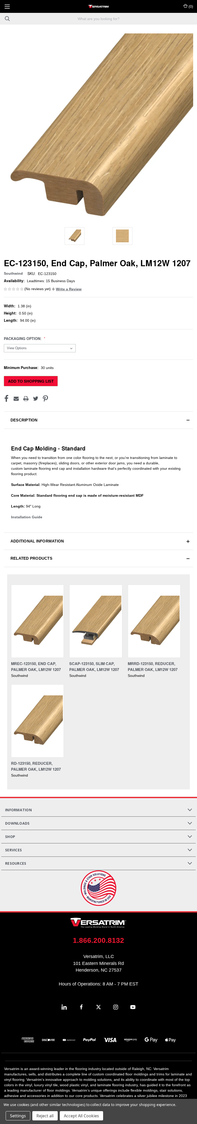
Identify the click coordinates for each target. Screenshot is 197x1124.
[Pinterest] (45, 398)
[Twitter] (35, 398)
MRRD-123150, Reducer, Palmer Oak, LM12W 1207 (153, 666)
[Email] (16, 398)
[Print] (25, 398)
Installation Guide (26, 517)
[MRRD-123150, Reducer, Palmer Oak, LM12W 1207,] (154, 621)
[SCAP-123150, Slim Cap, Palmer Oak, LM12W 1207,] (95, 621)
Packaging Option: (23, 338)
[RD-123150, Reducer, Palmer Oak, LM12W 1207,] (37, 721)
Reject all (45, 1116)
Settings (18, 1116)
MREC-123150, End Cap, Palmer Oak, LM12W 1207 (36, 666)
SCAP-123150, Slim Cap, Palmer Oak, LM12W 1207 (94, 666)
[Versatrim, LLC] (98, 6)
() (190, 6)
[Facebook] (6, 398)
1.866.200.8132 (98, 940)
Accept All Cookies (81, 1116)
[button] (67, 289)
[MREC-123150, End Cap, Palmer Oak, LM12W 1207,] (37, 621)
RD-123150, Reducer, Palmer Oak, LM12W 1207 (36, 766)
